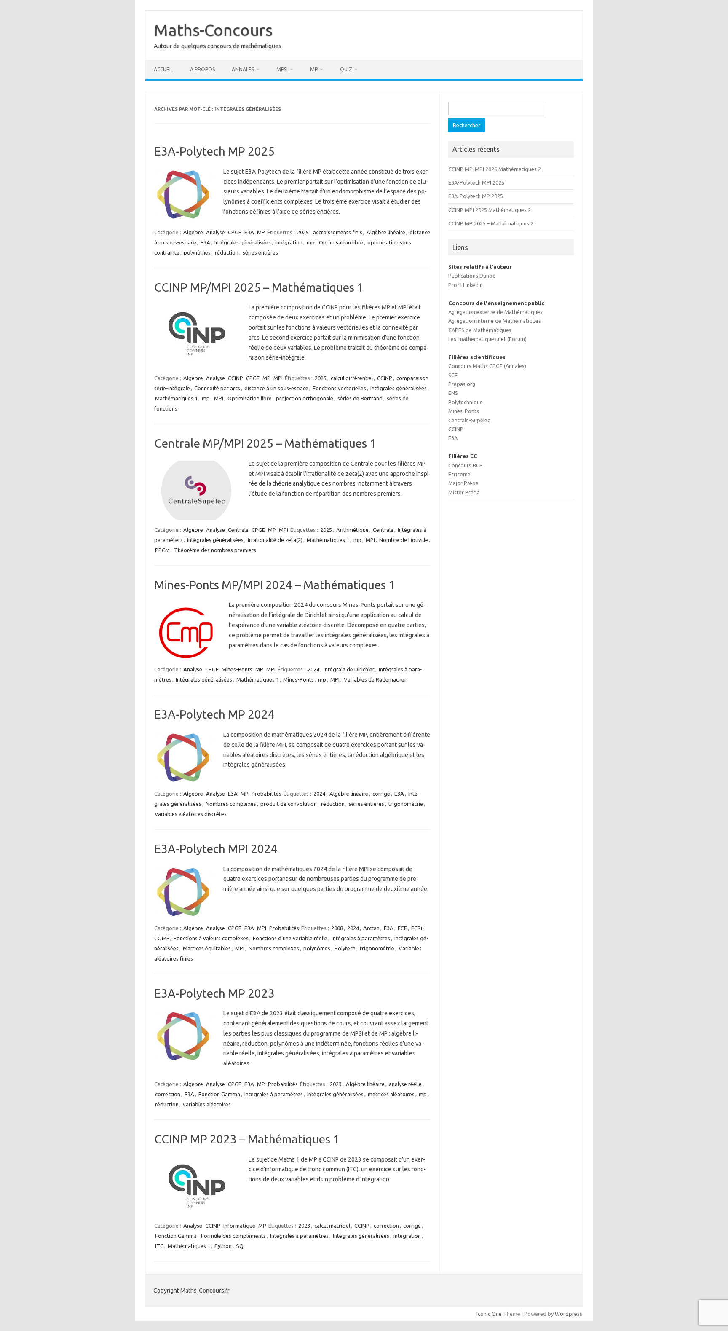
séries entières (260, 252)
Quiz (346, 69)
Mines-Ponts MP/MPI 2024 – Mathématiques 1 (274, 584)
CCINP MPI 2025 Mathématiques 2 (489, 210)
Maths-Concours (213, 30)
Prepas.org (461, 384)
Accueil (163, 69)
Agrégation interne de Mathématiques (494, 321)
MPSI (282, 69)
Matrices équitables (207, 948)
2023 (336, 1084)
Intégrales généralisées (242, 242)
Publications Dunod (472, 276)
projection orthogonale (304, 398)
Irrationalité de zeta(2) (275, 540)
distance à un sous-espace (276, 388)
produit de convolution (288, 804)
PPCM (162, 550)
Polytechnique (465, 402)
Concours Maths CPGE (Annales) (487, 366)
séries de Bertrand (360, 398)
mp (311, 242)
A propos (202, 69)
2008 (337, 928)
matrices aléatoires (391, 1094)
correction (167, 1094)
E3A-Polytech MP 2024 (214, 714)
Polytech (345, 948)
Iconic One (489, 1314)
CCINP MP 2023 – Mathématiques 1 (247, 1139)
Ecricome (459, 474)
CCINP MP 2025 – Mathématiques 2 (490, 223)
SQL (241, 1246)
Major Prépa (463, 483)
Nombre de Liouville (403, 540)
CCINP (235, 378)
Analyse (215, 232)
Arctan (371, 928)
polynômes (197, 252)
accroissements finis (337, 232)
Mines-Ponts (237, 669)
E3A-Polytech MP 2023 (214, 993)
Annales (243, 69)
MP (314, 69)
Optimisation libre (341, 242)
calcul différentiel (352, 378)
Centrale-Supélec (469, 420)
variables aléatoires (207, 1104)
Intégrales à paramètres (361, 938)
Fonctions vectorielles (339, 388)
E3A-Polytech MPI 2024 (216, 848)
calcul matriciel (332, 1226)
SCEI (453, 375)
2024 (313, 669)
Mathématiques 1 (176, 398)
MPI (278, 378)
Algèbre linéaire (386, 232)
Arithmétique (352, 530)
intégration (288, 242)
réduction (226, 252)
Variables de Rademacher (375, 679)
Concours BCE (465, 465)
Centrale (238, 530)
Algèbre (193, 232)
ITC (159, 1246)
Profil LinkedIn (465, 285)
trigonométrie (405, 804)
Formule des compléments (233, 1236)
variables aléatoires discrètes (191, 814)
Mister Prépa (464, 492)
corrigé (381, 794)
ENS (453, 393)
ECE (402, 928)
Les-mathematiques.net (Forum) (487, 339)
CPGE (234, 232)
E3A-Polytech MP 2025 (214, 151)
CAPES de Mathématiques (479, 330)
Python (223, 1246)
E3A (249, 232)
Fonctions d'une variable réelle (290, 938)
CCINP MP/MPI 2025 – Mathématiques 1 (259, 287)
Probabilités (266, 794)
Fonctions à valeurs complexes (211, 938)
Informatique (239, 1226)
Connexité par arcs (217, 388)
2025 (303, 232)
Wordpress (568, 1314)
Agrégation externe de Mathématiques (495, 312)
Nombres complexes (231, 804)
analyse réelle (405, 1084)
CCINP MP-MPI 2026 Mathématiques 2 (494, 169)
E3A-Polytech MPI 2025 (476, 182)
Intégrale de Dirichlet (349, 669)
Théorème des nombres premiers (215, 550)
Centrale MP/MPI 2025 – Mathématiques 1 (265, 443)
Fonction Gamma (219, 1094)
